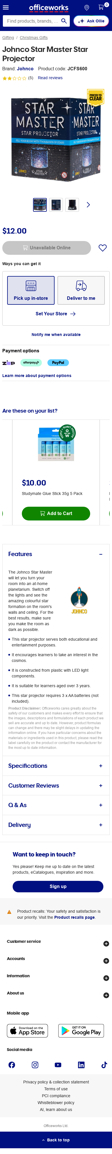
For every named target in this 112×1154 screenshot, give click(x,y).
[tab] (56, 554)
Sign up (58, 886)
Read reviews (50, 77)
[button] (6, 8)
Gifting (8, 37)
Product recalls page (74, 917)
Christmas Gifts (34, 37)
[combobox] (36, 21)
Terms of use (56, 1089)
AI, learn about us (56, 1110)
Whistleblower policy (56, 1103)
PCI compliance (56, 1096)
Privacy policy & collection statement (56, 1082)
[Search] (64, 21)
